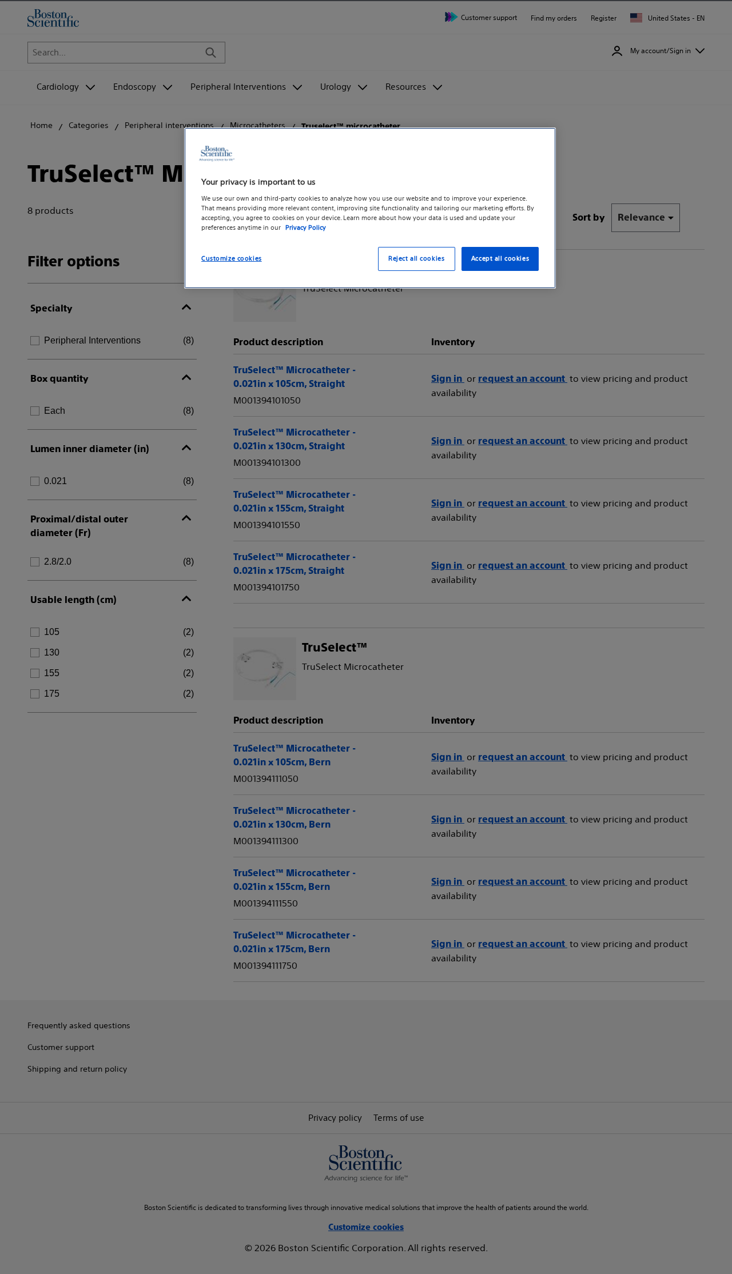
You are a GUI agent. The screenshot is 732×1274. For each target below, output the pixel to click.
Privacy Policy (305, 227)
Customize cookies (231, 258)
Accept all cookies (500, 258)
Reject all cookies (416, 258)
